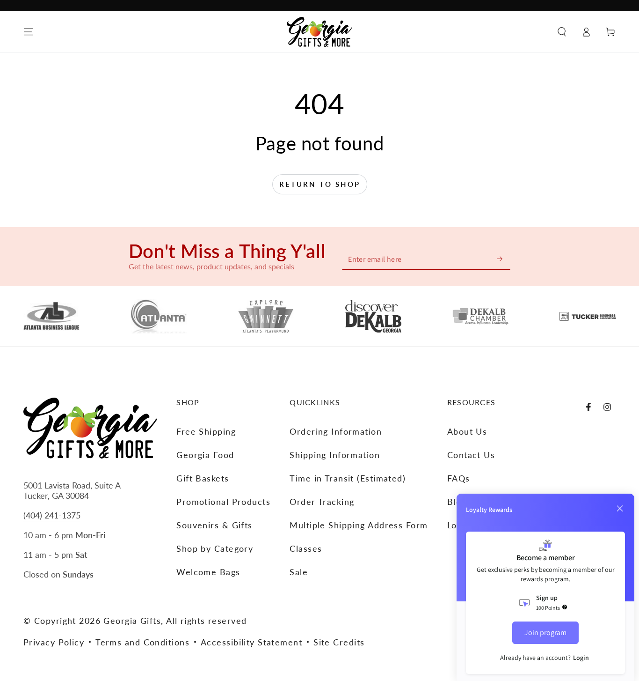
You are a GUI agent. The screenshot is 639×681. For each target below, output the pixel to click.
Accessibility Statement (251, 642)
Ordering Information (336, 431)
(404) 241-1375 (51, 515)
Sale (299, 572)
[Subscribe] (500, 259)
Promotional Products (223, 501)
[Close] (620, 508)
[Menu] (28, 32)
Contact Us (471, 455)
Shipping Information (335, 455)
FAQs (458, 478)
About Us (467, 431)
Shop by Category (214, 548)
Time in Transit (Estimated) (348, 478)
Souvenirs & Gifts (214, 525)
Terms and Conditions (142, 642)
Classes (306, 548)
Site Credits (338, 642)
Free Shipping (206, 431)
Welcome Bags (208, 572)
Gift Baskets (202, 478)
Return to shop (319, 184)
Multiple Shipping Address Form (359, 525)
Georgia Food (205, 455)
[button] (562, 32)
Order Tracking (322, 501)
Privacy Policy (53, 642)
